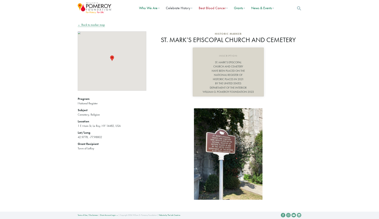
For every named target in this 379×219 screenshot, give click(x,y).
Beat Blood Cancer (212, 8)
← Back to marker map (91, 25)
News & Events (261, 8)
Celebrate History (178, 8)
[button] (299, 8)
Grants (238, 8)
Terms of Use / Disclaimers (88, 215)
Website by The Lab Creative (169, 215)
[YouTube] (294, 215)
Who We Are (148, 8)
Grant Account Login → (109, 215)
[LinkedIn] (299, 215)
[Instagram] (288, 215)
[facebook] (283, 215)
